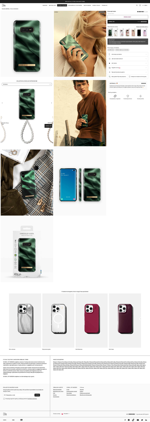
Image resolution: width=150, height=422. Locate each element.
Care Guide (69, 393)
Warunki (82, 389)
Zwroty (55, 395)
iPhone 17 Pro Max (68, 362)
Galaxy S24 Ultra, (106, 366)
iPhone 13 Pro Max (92, 363)
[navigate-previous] (140, 319)
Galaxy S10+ (125, 368)
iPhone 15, (118, 362)
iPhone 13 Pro (85, 363)
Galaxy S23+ (120, 366)
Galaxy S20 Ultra (112, 368)
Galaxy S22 (134, 366)
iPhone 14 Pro (58, 363)
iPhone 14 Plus (64, 363)
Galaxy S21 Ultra (89, 368)
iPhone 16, (91, 362)
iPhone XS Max (66, 365)
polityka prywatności (32, 398)
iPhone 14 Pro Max (72, 363)
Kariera (81, 391)
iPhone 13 (79, 363)
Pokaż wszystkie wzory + (142, 26)
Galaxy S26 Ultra (60, 366)
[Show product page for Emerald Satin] (110, 32)
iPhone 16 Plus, (104, 362)
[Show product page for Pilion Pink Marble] (144, 32)
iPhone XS (60, 365)
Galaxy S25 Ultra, (86, 366)
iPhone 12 (112, 363)
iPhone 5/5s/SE (132, 365)
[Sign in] (136, 5)
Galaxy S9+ (142, 368)
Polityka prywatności (85, 393)
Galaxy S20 (96, 368)
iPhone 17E (80, 362)
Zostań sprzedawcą (71, 395)
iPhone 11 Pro (142, 363)
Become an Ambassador (86, 395)
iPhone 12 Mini (127, 363)
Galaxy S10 (119, 368)
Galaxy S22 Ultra (57, 368)
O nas (68, 389)
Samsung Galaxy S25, (70, 366)
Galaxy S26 (139, 365)
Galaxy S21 (75, 368)
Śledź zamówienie (57, 389)
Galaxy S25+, (78, 366)
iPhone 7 (105, 365)
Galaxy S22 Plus (141, 366)
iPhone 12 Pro (107, 363)
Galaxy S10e (131, 368)
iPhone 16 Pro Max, (111, 362)
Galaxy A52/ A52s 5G (67, 368)
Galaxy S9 (136, 368)
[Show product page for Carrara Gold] (115, 32)
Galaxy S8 (55, 369)
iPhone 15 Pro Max (138, 362)
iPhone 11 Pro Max (135, 363)
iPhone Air (75, 362)
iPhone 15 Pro (124, 362)
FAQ (54, 393)
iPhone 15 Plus (130, 362)
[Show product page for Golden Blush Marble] (133, 32)
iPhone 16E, (86, 362)
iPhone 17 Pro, (61, 362)
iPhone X (77, 365)
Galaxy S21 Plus (81, 368)
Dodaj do (48, 125)
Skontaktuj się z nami (58, 391)
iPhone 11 (55, 365)
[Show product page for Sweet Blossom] (127, 32)
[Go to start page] (3, 5)
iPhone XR (72, 365)
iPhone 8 (94, 365)
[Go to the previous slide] (2, 102)
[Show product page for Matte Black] (139, 32)
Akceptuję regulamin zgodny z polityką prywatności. (21, 398)
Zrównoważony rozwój (72, 391)
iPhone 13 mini (100, 363)
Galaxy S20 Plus (104, 368)
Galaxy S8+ (61, 369)
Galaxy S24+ (99, 366)
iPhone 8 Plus (99, 365)
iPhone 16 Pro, (97, 362)
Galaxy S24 (92, 366)
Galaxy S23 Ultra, (127, 366)
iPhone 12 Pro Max (119, 363)
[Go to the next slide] (51, 102)
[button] (136, 414)
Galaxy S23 (113, 366)
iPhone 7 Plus (110, 365)
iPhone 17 (55, 362)
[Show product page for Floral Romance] (121, 32)
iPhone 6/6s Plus (124, 365)
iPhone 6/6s (117, 365)
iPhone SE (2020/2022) (85, 365)
